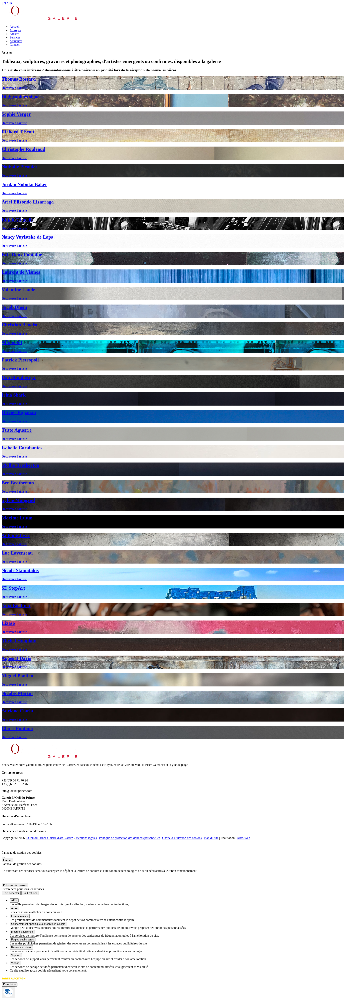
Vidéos (15, 963)
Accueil (14, 26)
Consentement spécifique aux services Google (38, 923)
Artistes (14, 33)
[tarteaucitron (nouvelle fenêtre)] (13, 980)
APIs (14, 900)
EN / (5, 3)
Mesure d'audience (22, 931)
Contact (14, 44)
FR (10, 3)
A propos (15, 30)
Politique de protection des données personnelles (129, 838)
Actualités (16, 41)
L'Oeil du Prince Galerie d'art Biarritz (49, 838)
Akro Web (243, 838)
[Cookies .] (8, 992)
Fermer (7, 860)
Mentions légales (86, 838)
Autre (14, 908)
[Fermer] (3, 857)
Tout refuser (30, 893)
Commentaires (19, 916)
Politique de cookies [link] (15, 885)
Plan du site (211, 838)
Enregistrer (9, 984)
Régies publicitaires (22, 939)
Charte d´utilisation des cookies (182, 838)
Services (15, 37)
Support (15, 955)
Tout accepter (11, 893)
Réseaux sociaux (21, 947)
